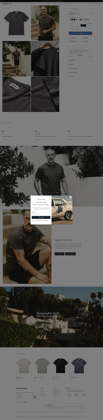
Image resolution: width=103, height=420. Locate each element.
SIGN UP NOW (41, 217)
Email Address (34, 211)
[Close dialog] (71, 197)
